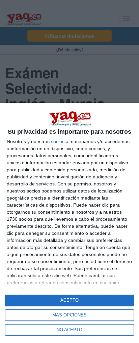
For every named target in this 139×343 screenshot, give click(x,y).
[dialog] (69, 223)
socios (57, 141)
